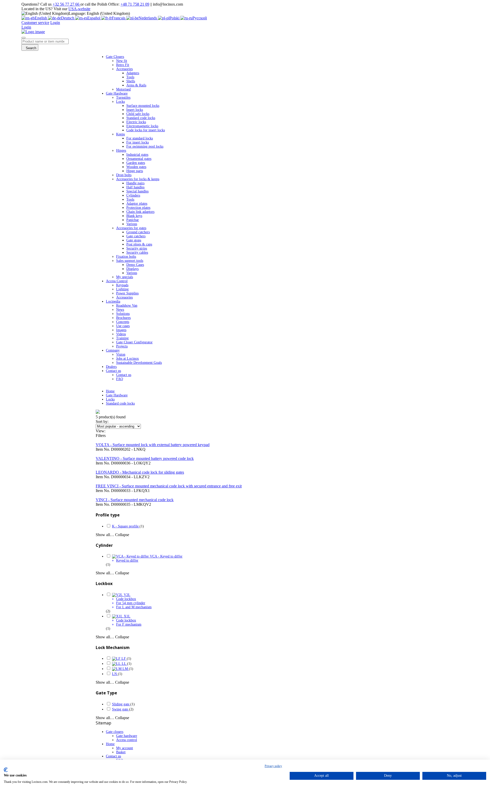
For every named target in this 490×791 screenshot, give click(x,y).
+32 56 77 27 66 (66, 4)
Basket (121, 752)
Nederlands (148, 18)
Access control (126, 740)
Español (94, 18)
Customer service (35, 22)
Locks (110, 399)
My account (124, 748)
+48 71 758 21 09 (134, 4)
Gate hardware (126, 736)
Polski (174, 18)
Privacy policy (273, 766)
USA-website (79, 9)
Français (119, 18)
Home (110, 391)
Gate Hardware (117, 395)
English (41, 18)
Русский (199, 18)
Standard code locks (120, 403)
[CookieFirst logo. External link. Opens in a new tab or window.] (6, 770)
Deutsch (68, 18)
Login (55, 22)
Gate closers (114, 732)
